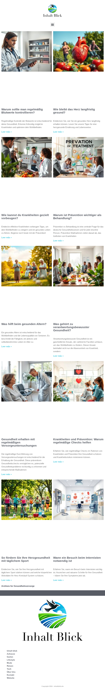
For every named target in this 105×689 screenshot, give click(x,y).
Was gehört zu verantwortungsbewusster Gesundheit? (71, 327)
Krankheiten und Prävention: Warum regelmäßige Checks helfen (78, 441)
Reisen (10, 666)
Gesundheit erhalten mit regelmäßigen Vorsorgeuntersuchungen (19, 442)
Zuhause (11, 654)
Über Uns (11, 672)
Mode (9, 663)
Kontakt (10, 675)
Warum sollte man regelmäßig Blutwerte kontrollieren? (22, 111)
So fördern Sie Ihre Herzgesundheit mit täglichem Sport (25, 559)
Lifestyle (11, 660)
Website (10, 678)
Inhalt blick (12, 651)
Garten (10, 657)
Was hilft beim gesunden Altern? (23, 324)
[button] (52, 24)
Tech (9, 669)
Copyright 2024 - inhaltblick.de (53, 686)
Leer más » (6, 132)
